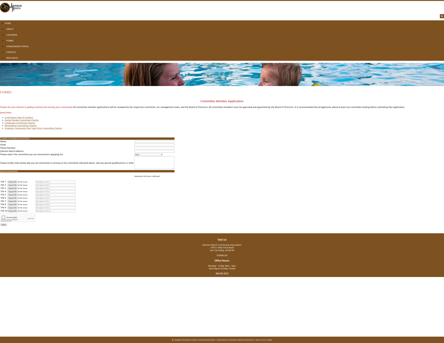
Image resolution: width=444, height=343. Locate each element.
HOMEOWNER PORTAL (17, 46)
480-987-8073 (222, 273)
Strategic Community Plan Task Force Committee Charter (33, 128)
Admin (269, 340)
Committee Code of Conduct (19, 117)
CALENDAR (11, 34)
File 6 (3, 197)
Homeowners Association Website (230, 340)
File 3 (3, 188)
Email (3, 144)
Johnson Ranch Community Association (200, 340)
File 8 (3, 204)
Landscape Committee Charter (20, 123)
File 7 (3, 201)
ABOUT (10, 29)
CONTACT (11, 52)
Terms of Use (260, 340)
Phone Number (7, 147)
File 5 (3, 194)
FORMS (10, 40)
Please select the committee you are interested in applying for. (31, 154)
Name (3, 141)
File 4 (3, 191)
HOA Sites (250, 340)
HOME (8, 23)
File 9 (3, 207)
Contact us (222, 255)
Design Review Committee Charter (22, 120)
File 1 (3, 181)
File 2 (3, 184)
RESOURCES (12, 58)
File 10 (4, 210)
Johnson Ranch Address (12, 151)
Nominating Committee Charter (21, 125)
